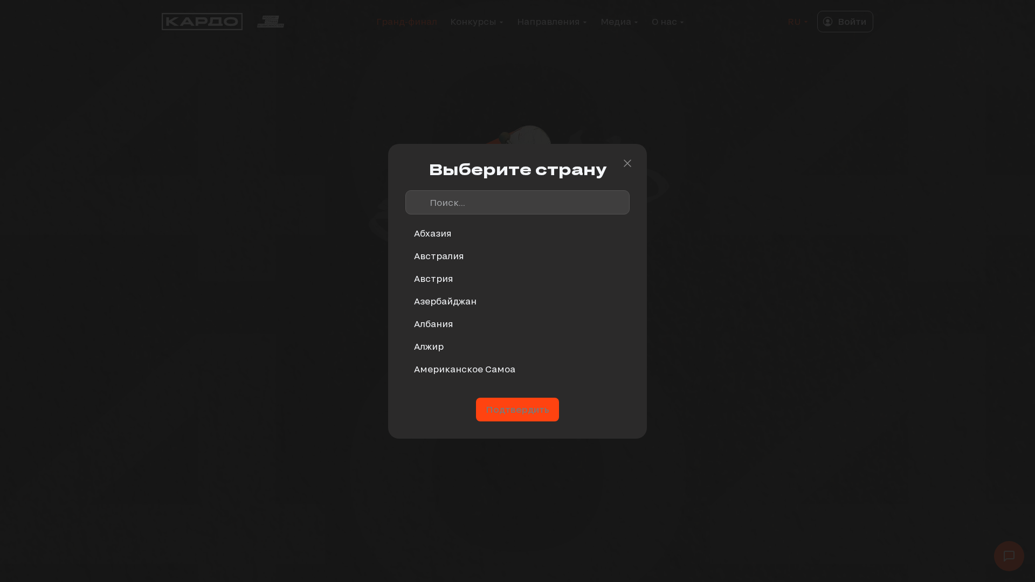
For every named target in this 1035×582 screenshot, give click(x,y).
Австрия (433, 278)
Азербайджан (445, 301)
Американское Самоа (464, 369)
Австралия (439, 256)
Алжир (429, 346)
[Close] (627, 163)
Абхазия (433, 233)
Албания (433, 323)
